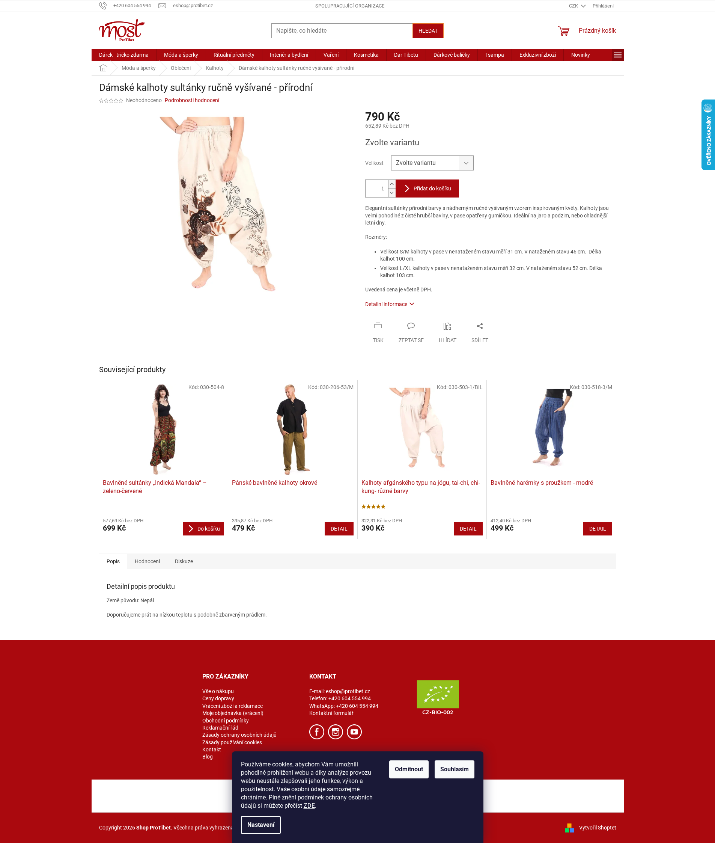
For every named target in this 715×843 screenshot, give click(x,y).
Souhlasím (454, 769)
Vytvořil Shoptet (597, 827)
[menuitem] (124, 55)
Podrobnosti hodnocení (192, 100)
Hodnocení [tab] (147, 561)
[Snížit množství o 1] (392, 193)
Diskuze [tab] (184, 561)
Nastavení (260, 824)
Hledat (428, 31)
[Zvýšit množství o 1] (392, 184)
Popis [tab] (113, 561)
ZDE (309, 805)
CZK (574, 6)
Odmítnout (409, 769)
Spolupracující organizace (349, 6)
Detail (339, 529)
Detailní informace (386, 304)
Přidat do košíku (432, 188)
